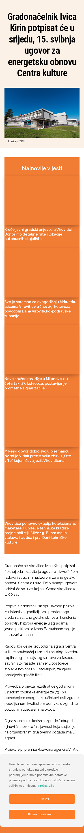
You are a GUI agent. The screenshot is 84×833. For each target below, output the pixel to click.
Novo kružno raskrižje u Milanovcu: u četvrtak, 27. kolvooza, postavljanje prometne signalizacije (36, 383)
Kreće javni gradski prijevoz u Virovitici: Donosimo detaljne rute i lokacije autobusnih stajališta (38, 234)
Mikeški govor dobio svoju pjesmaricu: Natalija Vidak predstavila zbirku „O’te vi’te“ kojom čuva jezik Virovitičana (37, 456)
